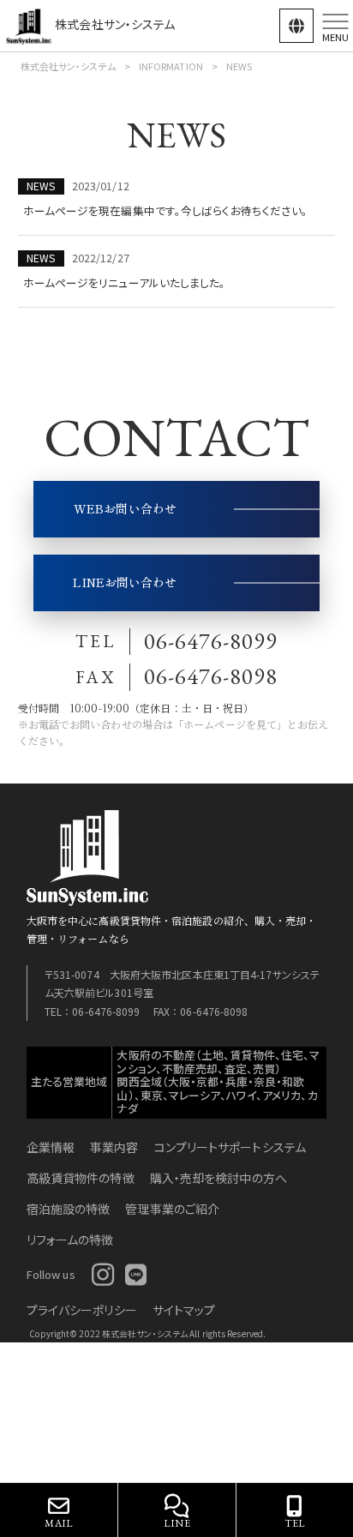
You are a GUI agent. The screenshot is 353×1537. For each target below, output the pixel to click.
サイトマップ (184, 1310)
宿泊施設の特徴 (69, 1209)
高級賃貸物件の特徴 (81, 1178)
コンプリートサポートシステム (230, 1147)
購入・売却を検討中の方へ (218, 1178)
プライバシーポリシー (82, 1310)
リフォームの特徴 (70, 1239)
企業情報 (51, 1147)
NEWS (41, 185)
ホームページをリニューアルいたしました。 (124, 282)
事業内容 (114, 1147)
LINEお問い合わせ (124, 582)
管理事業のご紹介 (172, 1209)
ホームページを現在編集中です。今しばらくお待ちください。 (165, 210)
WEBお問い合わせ (125, 508)
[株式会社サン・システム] (30, 24)
